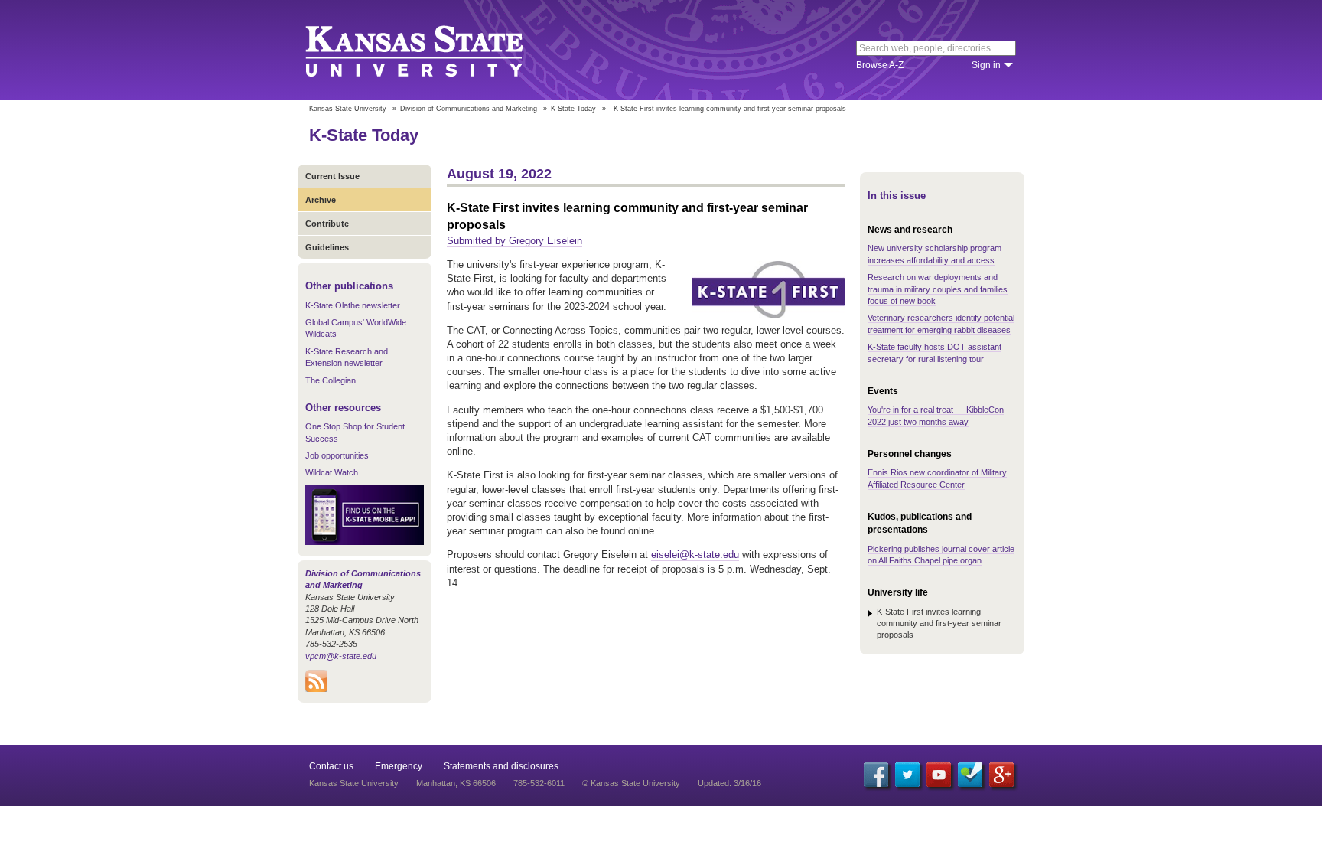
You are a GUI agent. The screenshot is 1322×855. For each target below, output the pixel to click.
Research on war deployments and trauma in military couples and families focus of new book (938, 288)
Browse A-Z (880, 65)
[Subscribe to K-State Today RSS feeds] (316, 688)
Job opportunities (337, 455)
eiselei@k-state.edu (695, 554)
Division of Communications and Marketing (468, 109)
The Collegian (330, 380)
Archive (320, 199)
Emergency (398, 766)
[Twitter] (907, 774)
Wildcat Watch (331, 472)
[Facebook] (876, 774)
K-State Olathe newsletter (352, 305)
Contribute (327, 223)
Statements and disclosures (501, 766)
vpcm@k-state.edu (340, 656)
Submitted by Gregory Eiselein (514, 240)
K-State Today (573, 109)
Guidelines (327, 247)
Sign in (986, 65)
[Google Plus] (1001, 774)
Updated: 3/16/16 (729, 783)
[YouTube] (938, 774)
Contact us (331, 766)
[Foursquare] (970, 774)
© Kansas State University (631, 783)
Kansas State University (433, 50)
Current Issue (332, 176)
